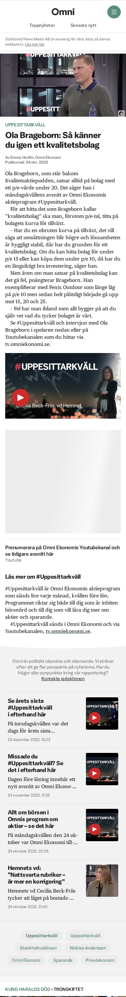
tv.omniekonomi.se (68, 631)
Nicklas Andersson (88, 948)
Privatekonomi (100, 960)
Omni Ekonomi (26, 960)
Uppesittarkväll (25, 125)
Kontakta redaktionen (63, 678)
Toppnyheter (42, 25)
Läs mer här (35, 44)
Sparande (63, 960)
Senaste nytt (83, 25)
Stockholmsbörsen (38, 948)
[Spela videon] (20, 399)
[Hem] (63, 11)
